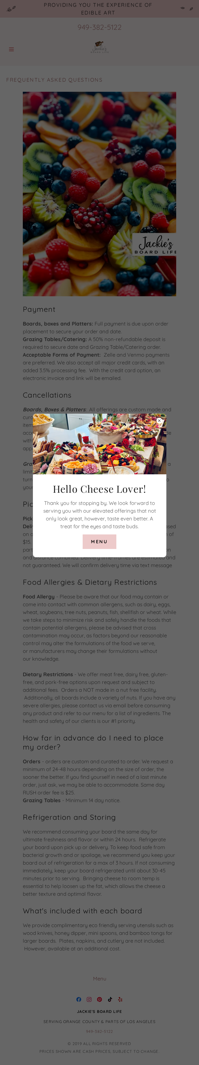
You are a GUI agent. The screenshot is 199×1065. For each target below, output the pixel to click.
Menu (99, 542)
